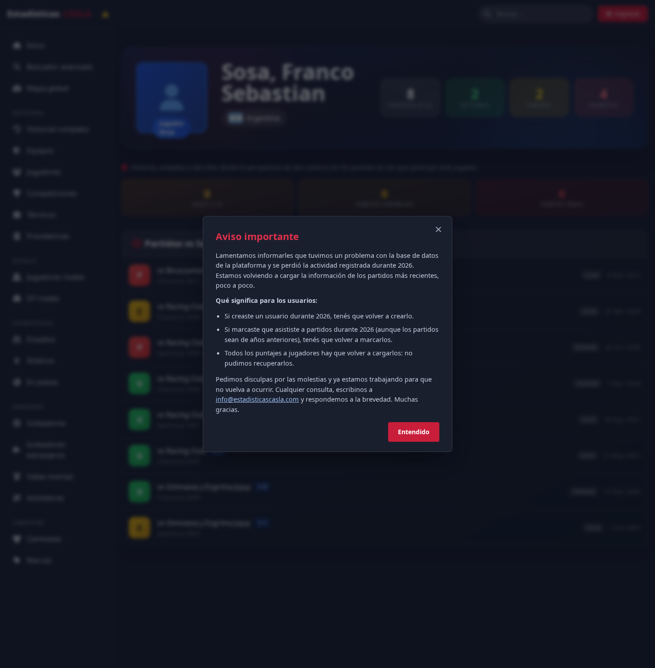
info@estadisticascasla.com (257, 399)
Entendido (414, 432)
